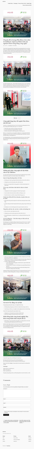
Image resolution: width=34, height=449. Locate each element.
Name (4, 398)
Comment (5, 388)
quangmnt (10, 45)
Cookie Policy (10, 3)
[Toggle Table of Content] (19, 118)
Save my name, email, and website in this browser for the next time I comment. (16, 412)
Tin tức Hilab (15, 45)
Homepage (15, 3)
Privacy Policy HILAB (22, 3)
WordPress (8, 445)
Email (4, 403)
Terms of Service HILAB (27, 5)
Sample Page (29, 3)
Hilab (11, 363)
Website (4, 407)
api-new (4, 1)
